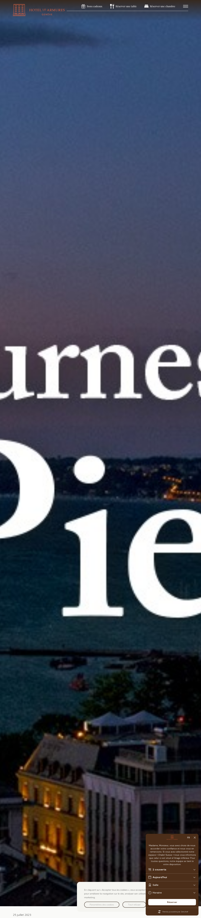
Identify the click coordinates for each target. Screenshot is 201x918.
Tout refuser (134, 904)
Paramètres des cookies (102, 904)
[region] (136, 897)
